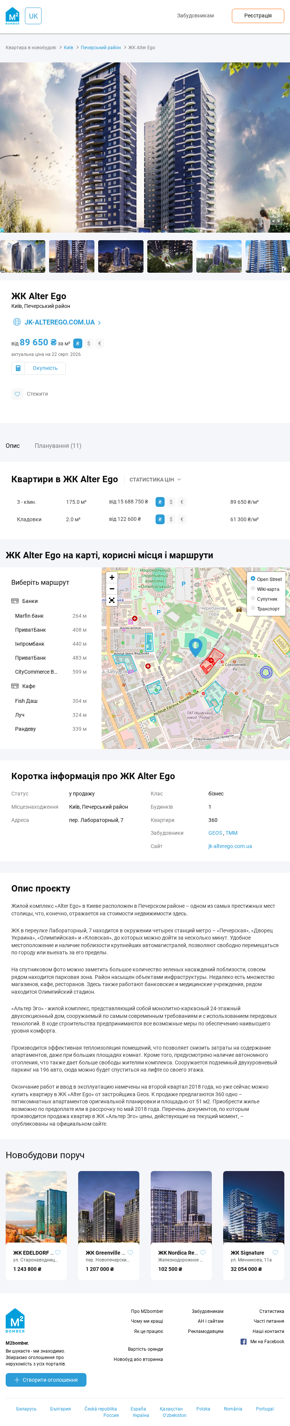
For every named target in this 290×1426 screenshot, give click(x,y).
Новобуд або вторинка (138, 1359)
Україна (141, 1415)
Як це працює (148, 1331)
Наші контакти (268, 1331)
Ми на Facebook (267, 1341)
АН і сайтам (211, 1321)
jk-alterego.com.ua (60, 322)
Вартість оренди (145, 1349)
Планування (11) (58, 445)
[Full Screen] (111, 600)
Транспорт (268, 608)
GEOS (215, 833)
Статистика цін (152, 480)
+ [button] (112, 577)
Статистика (271, 1311)
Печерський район (101, 47)
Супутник (267, 598)
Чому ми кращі (147, 1321)
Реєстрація (258, 15)
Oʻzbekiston (175, 1415)
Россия (111, 1415)
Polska (203, 1409)
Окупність (45, 368)
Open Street (269, 579)
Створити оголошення (50, 1380)
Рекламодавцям (206, 1331)
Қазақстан (171, 1409)
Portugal (265, 1409)
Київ (68, 47)
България (60, 1409)
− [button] (112, 588)
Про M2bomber (147, 1311)
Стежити (37, 394)
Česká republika (101, 1409)
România (233, 1409)
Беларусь (26, 1409)
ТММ (231, 833)
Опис (13, 445)
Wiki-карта (268, 589)
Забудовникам (195, 15)
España (138, 1409)
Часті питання (269, 1321)
